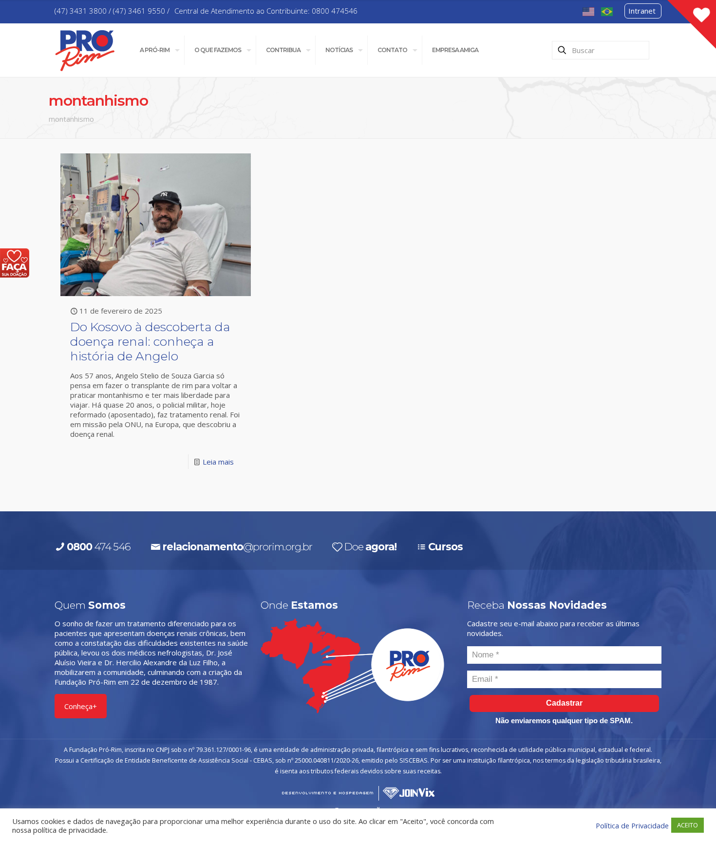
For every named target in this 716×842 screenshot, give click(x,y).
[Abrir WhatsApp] (691, 817)
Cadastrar (564, 703)
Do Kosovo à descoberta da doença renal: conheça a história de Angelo (150, 341)
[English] (589, 11)
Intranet (642, 11)
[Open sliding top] (691, 24)
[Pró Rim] (85, 49)
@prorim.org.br (237, 547)
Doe (370, 547)
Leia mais (218, 462)
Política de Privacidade (632, 825)
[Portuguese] (607, 11)
